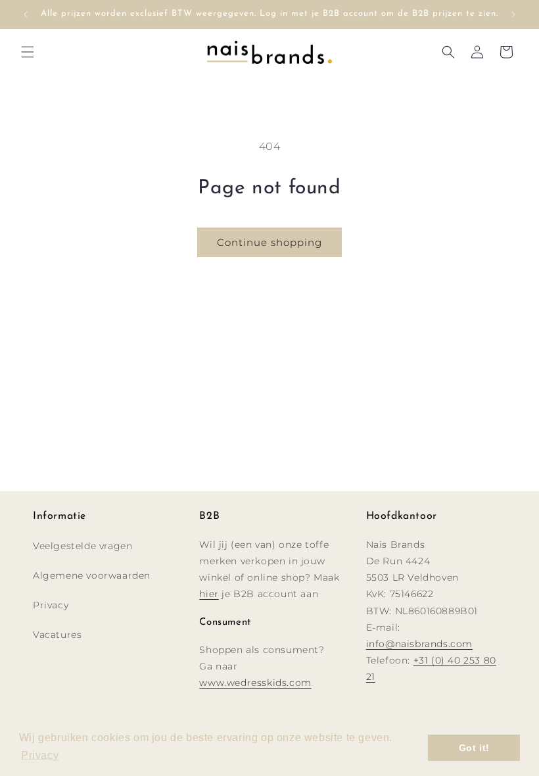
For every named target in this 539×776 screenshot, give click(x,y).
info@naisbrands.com (419, 644)
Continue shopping (269, 242)
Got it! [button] (474, 747)
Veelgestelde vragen (82, 546)
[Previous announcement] (25, 14)
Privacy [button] (40, 755)
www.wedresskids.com (255, 683)
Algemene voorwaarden (92, 575)
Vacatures (57, 635)
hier (208, 594)
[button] (27, 51)
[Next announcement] (513, 14)
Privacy (50, 605)
